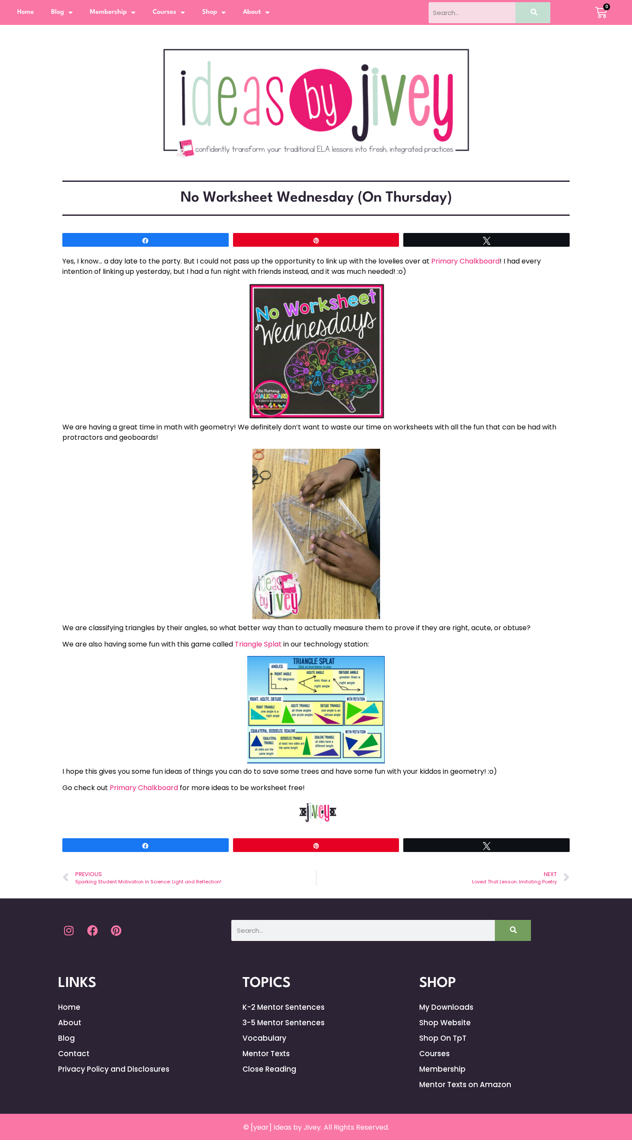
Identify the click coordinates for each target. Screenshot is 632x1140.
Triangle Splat (258, 644)
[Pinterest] (116, 930)
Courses (164, 12)
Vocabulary (264, 1038)
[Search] (532, 12)
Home (25, 12)
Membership (108, 12)
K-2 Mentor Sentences (283, 1007)
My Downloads (446, 1007)
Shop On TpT (442, 1038)
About (252, 12)
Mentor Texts (266, 1053)
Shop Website (445, 1022)
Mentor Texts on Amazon (465, 1084)
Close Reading (269, 1069)
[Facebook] (92, 930)
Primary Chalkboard (465, 261)
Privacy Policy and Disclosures (113, 1069)
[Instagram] (69, 930)
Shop (209, 12)
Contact (73, 1053)
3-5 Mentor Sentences (283, 1022)
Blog (57, 12)
